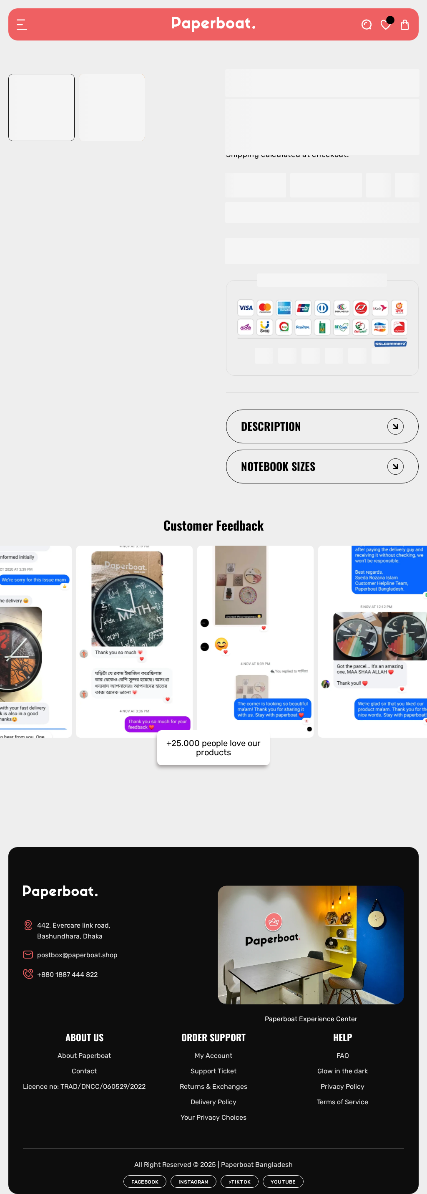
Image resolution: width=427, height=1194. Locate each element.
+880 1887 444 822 (67, 975)
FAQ (343, 1056)
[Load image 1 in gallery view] (41, 107)
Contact (84, 1071)
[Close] (90, 1148)
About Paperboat (84, 1056)
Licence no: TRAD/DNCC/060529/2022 (84, 1086)
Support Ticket (213, 1071)
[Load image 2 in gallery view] (112, 107)
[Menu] (22, 24)
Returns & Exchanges (213, 1086)
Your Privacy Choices (213, 1117)
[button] (322, 212)
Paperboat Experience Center (311, 1019)
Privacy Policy (342, 1086)
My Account (213, 1056)
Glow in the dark (342, 1071)
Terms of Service (342, 1102)
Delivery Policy (213, 1102)
